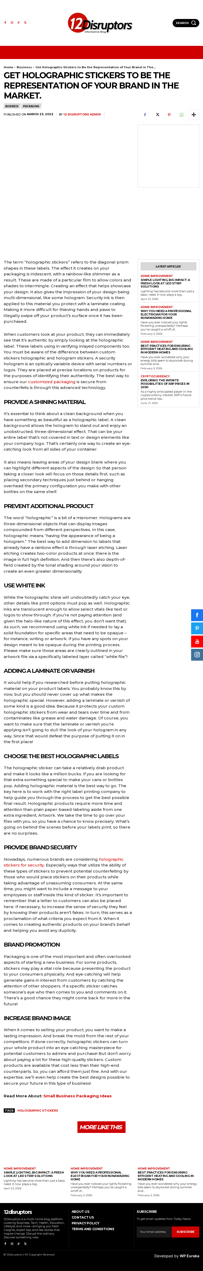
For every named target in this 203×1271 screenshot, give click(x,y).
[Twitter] (25, 23)
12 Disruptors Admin (82, 114)
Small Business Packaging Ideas (77, 1095)
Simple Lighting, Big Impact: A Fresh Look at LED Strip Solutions (165, 283)
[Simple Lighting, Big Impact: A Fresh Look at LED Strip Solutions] (34, 1151)
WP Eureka (189, 1256)
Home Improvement (157, 276)
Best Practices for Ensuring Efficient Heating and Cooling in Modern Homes (167, 349)
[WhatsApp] (181, 115)
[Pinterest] (169, 115)
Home (8, 67)
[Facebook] (5, 23)
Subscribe (186, 1232)
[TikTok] (19, 23)
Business (24, 67)
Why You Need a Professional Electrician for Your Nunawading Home (166, 314)
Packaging (31, 106)
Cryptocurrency (155, 376)
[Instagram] (12, 23)
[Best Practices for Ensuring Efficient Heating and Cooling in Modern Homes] (168, 1151)
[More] (193, 115)
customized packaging (52, 381)
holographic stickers (37, 1110)
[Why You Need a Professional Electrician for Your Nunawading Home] (101, 1151)
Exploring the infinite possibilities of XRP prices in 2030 (165, 383)
